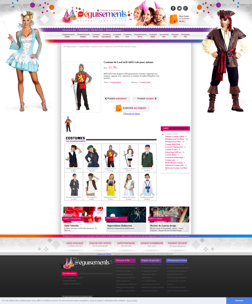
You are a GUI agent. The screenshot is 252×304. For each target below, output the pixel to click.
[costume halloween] (106, 39)
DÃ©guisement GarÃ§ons (174, 139)
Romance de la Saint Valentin (153, 287)
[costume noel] (117, 39)
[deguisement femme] (68, 39)
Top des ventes (97, 30)
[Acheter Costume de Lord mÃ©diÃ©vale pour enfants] (131, 112)
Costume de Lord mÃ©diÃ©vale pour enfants (120, 47)
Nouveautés (83, 30)
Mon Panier (184, 16)
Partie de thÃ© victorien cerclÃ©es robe (125, 288)
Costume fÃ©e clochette (177, 281)
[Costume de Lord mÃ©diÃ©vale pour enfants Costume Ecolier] (110, 166)
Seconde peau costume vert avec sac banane (126, 285)
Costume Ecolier (97, 47)
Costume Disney (171, 155)
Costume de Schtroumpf (174, 157)
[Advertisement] (109, 55)
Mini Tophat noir (123, 281)
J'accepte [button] (239, 301)
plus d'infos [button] (132, 300)
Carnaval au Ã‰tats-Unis (152, 264)
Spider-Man (147, 278)
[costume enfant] (96, 39)
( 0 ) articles (184, 18)
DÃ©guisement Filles (173, 142)
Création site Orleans (104, 254)
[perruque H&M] (185, 39)
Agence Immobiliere (72, 284)
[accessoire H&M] (164, 39)
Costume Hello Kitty (172, 144)
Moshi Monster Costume (174, 163)
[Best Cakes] (131, 114)
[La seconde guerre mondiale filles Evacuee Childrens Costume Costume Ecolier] (92, 166)
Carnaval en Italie (149, 274)
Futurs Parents (70, 281)
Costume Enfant (83, 47)
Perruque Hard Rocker (125, 274)
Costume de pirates (124, 271)
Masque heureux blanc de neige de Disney (177, 272)
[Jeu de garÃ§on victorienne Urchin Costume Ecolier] (92, 195)
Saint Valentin (71, 225)
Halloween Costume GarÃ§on (176, 168)
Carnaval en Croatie (150, 271)
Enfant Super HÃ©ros (173, 152)
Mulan (171, 284)
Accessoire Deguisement (174, 147)
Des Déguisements (70, 47)
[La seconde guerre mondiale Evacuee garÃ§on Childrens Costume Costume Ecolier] (147, 166)
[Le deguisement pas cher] (101, 21)
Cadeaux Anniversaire (151, 268)
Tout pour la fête (69, 30)
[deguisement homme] (83, 39)
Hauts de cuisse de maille (126, 278)
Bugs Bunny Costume (176, 264)
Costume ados (170, 160)
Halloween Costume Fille (174, 165)
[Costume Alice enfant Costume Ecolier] (129, 195)
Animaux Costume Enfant (174, 136)
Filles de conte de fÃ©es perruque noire (125, 269)
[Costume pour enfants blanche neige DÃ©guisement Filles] (110, 195)
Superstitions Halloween (119, 225)
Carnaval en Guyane (150, 291)
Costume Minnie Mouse (177, 287)
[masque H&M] (175, 39)
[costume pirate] (153, 39)
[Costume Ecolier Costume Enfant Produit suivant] (146, 102)
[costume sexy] (128, 39)
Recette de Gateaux (114, 30)
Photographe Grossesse (73, 278)
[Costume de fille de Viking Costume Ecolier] (129, 166)
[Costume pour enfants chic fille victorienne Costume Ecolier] (147, 195)
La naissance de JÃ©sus (151, 284)
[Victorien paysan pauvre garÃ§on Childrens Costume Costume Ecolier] (74, 166)
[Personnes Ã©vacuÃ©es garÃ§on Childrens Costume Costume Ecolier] (74, 195)
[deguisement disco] (140, 39)
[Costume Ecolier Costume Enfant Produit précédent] (117, 102)
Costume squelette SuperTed (179, 268)
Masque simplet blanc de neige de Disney (176, 279)
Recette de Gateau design (163, 225)
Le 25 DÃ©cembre (149, 281)
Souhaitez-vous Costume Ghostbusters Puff (125, 292)
